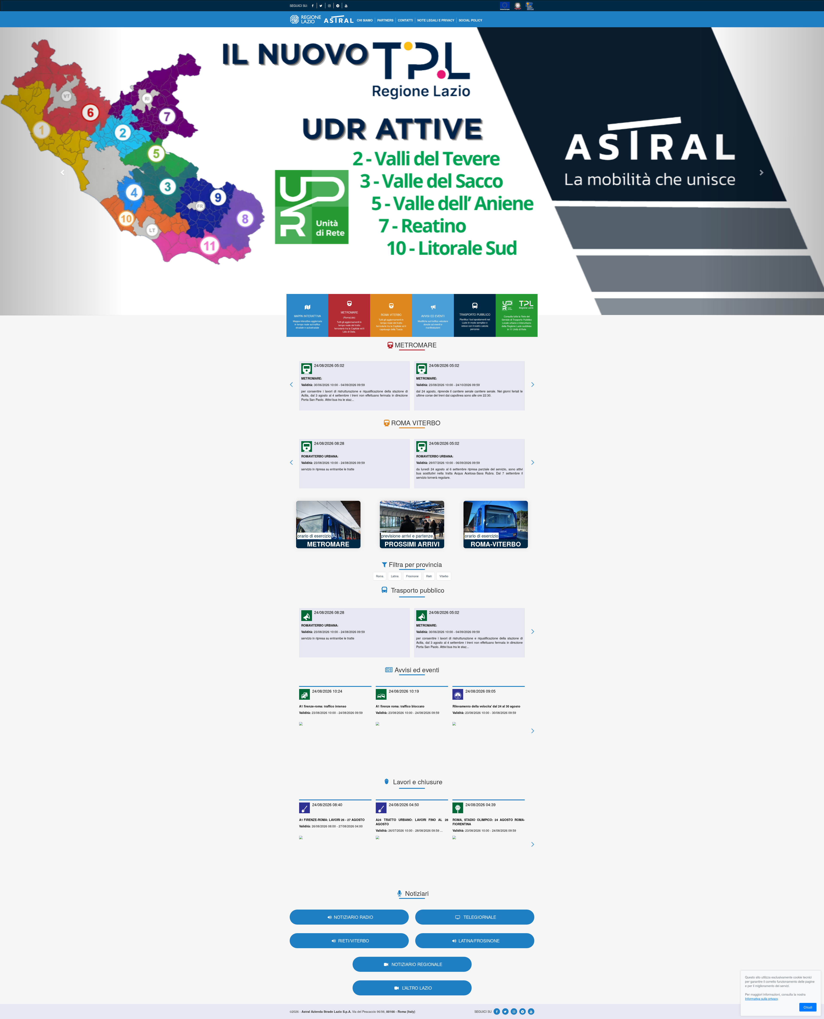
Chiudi (808, 1007)
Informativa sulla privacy (761, 998)
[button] (62, 171)
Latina (394, 576)
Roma (379, 576)
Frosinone (412, 576)
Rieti (429, 576)
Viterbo (443, 576)
